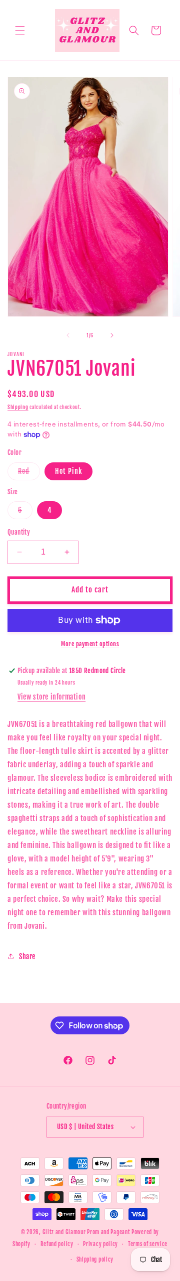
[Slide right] (112, 335)
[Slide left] (68, 335)
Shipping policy (95, 1259)
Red (29, 473)
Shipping (18, 407)
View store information (52, 697)
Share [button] (27, 956)
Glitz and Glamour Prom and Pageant (87, 1232)
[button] (20, 30)
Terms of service (148, 1244)
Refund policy (57, 1244)
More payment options (90, 644)
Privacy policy (100, 1244)
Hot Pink (68, 471)
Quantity (19, 532)
